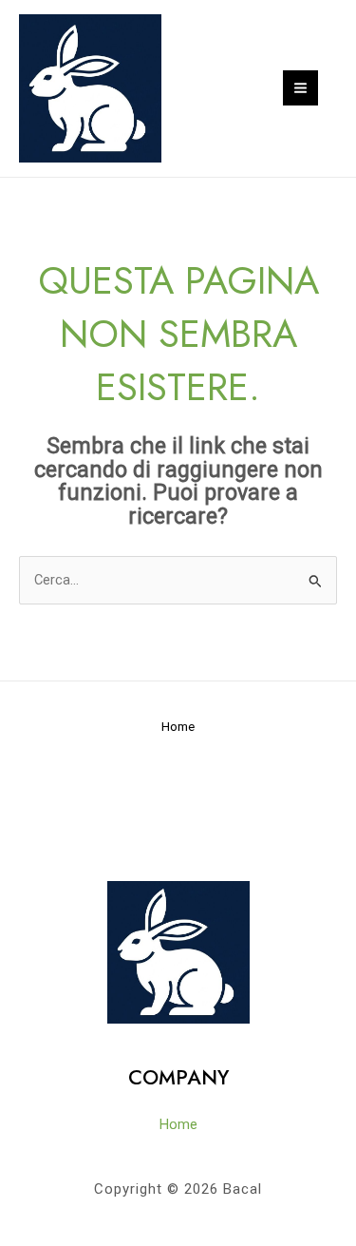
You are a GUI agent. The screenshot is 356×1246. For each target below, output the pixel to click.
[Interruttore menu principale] (300, 87)
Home (178, 726)
